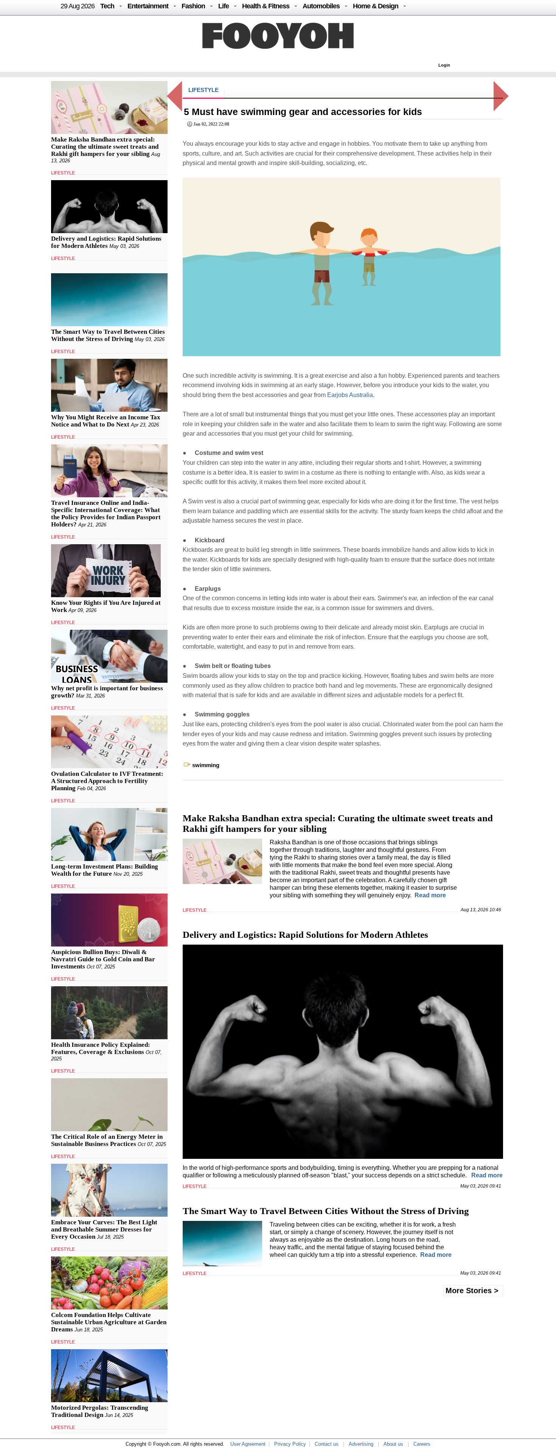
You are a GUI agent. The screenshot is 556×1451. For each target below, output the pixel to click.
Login (444, 65)
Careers (421, 1444)
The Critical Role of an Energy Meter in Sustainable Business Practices (107, 1140)
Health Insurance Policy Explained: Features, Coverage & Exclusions (100, 1048)
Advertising (361, 1444)
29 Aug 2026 (78, 6)
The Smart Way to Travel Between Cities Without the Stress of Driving (108, 335)
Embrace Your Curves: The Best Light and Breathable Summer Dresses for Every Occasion (104, 1229)
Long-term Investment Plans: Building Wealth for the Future (104, 870)
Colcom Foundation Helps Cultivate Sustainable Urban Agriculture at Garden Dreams (108, 1322)
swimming (205, 765)
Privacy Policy (290, 1444)
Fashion (193, 6)
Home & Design (375, 6)
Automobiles (321, 6)
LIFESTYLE (63, 173)
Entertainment (147, 6)
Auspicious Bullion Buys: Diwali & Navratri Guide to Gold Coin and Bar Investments (103, 959)
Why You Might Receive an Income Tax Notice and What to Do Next (105, 421)
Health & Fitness (265, 6)
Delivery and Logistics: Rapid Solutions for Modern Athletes (106, 242)
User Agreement (248, 1444)
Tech (107, 6)
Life (223, 6)
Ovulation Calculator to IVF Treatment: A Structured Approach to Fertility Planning (107, 781)
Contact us (327, 1444)
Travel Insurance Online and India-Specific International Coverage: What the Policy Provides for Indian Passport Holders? (106, 513)
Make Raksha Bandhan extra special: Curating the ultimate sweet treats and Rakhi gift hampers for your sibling (104, 146)
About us (393, 1444)
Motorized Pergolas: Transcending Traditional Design (99, 1411)
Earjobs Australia (350, 395)
